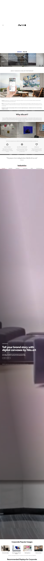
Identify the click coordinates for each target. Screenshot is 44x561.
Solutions (25, 110)
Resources (33, 110)
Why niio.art (10, 110)
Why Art (11, 154)
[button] (3, 25)
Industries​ (18, 110)
